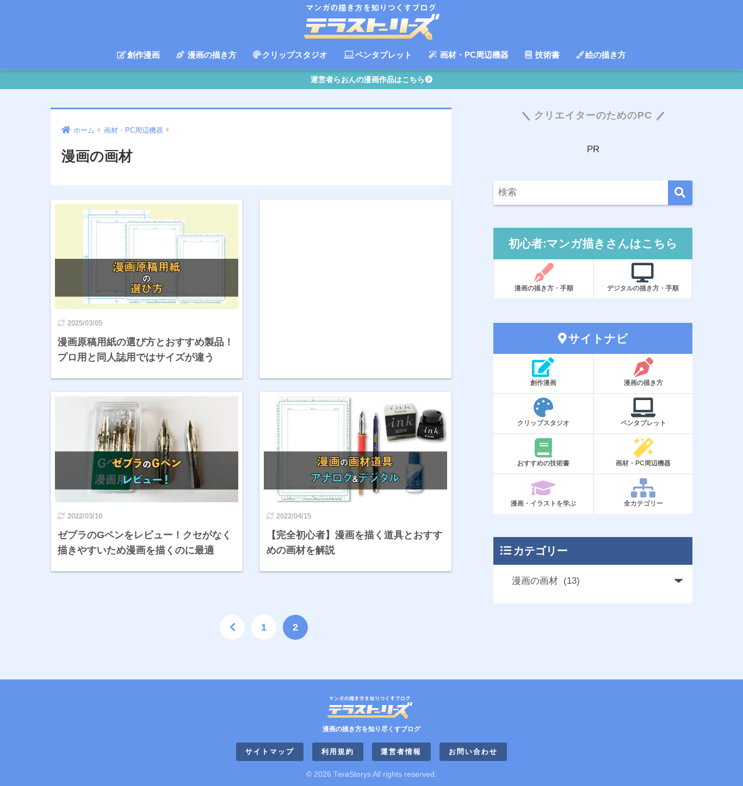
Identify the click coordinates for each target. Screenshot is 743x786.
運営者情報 (401, 751)
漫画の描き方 (211, 54)
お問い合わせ (473, 751)
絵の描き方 (605, 54)
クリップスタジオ (294, 54)
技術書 (546, 54)
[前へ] (232, 627)
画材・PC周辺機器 (473, 54)
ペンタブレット (383, 54)
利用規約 (337, 751)
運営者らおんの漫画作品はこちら (368, 79)
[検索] (680, 192)
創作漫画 (143, 54)
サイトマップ (269, 751)
